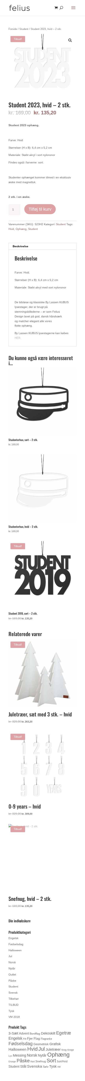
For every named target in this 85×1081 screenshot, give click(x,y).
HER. (18, 337)
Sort (51, 1060)
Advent (24, 1033)
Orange (12, 1061)
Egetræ (63, 1033)
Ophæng (21, 229)
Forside (12, 29)
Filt (24, 1038)
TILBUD (13, 1004)
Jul (10, 956)
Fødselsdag (15, 944)
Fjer (30, 1038)
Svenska (34, 1066)
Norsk (12, 962)
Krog (64, 1050)
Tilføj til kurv (40, 209)
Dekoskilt (48, 1033)
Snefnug (40, 1061)
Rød (32, 1061)
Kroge (70, 1050)
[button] (70, 40)
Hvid (11, 229)
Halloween (15, 950)
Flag (37, 1038)
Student (23, 29)
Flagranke (46, 1038)
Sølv (45, 1066)
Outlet (12, 974)
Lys (10, 1056)
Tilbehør (13, 998)
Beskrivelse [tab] (20, 246)
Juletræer (53, 1049)
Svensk (13, 992)
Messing (19, 1055)
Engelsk (13, 938)
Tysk (11, 1010)
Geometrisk (41, 1044)
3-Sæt (13, 1033)
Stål (23, 1066)
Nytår (11, 968)
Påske (12, 980)
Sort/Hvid (62, 1061)
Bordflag (35, 1033)
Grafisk (55, 1044)
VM (58, 1067)
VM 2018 (14, 1016)
